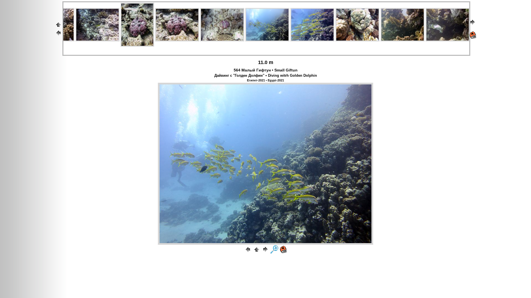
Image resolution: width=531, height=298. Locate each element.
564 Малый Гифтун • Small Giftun (266, 70)
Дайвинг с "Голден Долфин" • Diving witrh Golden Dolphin (265, 76)
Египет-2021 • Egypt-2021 (265, 80)
